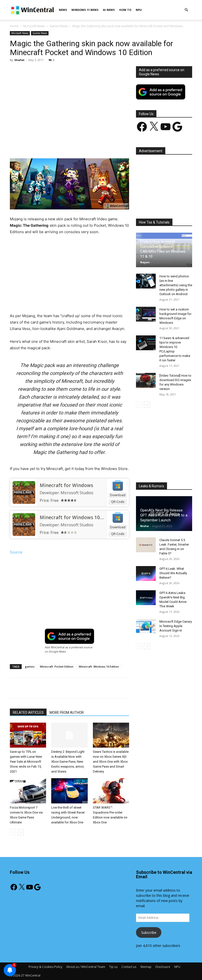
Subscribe (148, 932)
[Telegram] (113, 144)
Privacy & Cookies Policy (45, 967)
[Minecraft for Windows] (24, 492)
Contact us (128, 967)
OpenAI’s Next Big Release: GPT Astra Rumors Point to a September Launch (163, 515)
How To (125, 10)
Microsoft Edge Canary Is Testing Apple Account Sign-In (175, 626)
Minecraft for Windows (66, 485)
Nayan (145, 262)
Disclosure (162, 967)
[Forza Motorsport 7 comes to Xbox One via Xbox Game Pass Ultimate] (28, 790)
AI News (109, 10)
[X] (56, 144)
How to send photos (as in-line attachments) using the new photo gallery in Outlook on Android (175, 285)
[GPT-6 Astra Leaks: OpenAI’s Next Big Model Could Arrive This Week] (146, 597)
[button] (186, 10)
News (63, 10)
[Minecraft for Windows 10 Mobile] (24, 524)
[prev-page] (13, 832)
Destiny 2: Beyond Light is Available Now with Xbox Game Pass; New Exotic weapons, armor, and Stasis (67, 761)
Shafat (19, 60)
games (29, 666)
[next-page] (21, 832)
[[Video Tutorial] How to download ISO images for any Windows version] (146, 380)
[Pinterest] (67, 144)
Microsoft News (34, 26)
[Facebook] (45, 144)
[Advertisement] (69, 102)
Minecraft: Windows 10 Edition (99, 666)
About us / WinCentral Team (85, 967)
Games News (59, 26)
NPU (139, 10)
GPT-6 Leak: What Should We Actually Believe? (173, 573)
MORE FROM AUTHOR (67, 713)
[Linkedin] (90, 144)
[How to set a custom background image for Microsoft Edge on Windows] (146, 314)
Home (14, 26)
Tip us (113, 967)
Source (16, 552)
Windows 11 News (85, 10)
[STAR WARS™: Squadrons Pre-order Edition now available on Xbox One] (111, 790)
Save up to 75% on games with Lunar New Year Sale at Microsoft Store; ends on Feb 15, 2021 (26, 761)
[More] (124, 144)
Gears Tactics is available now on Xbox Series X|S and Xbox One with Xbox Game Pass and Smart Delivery (111, 761)
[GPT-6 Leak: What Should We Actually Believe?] (146, 573)
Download (117, 495)
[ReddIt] (101, 144)
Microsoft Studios (77, 492)
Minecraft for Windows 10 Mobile (78, 517)
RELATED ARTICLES (28, 713)
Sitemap (146, 967)
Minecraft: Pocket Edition (56, 666)
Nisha (144, 526)
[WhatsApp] (79, 144)
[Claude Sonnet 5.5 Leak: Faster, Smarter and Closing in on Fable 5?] (146, 544)
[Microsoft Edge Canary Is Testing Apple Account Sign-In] (146, 626)
